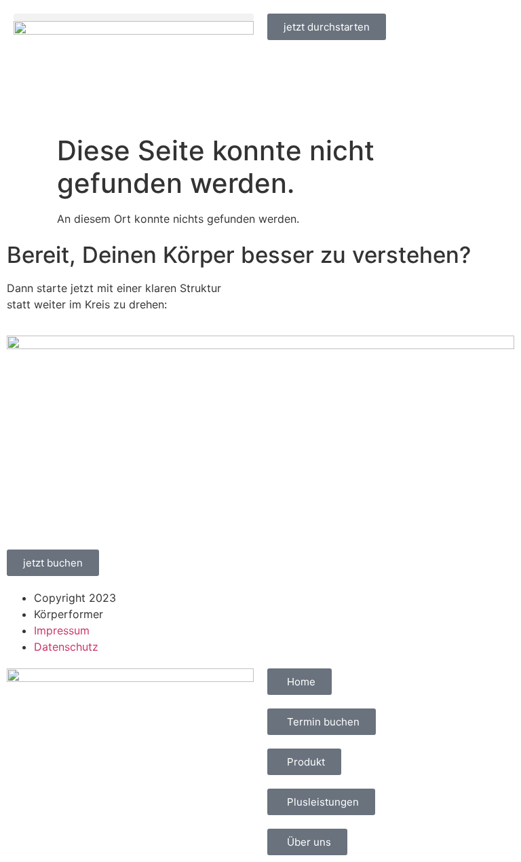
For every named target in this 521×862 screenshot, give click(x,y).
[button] (134, 17)
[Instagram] (322, 607)
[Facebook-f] (284, 607)
